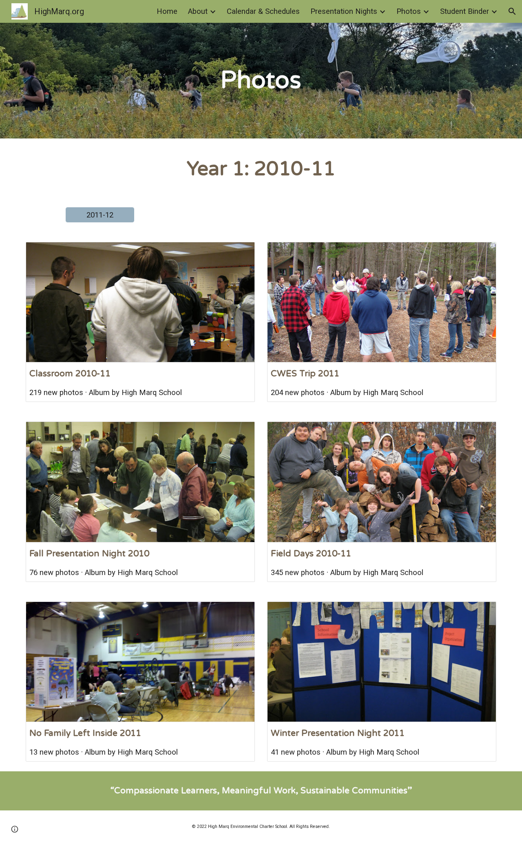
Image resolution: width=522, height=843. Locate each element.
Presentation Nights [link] (343, 11)
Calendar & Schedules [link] (263, 11)
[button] (512, 11)
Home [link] (167, 11)
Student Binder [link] (464, 11)
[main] (261, 81)
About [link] (198, 11)
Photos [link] (408, 11)
